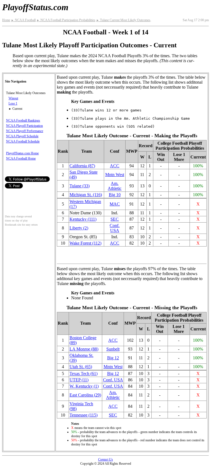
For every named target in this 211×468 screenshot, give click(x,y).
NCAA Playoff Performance (24, 131)
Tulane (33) (80, 186)
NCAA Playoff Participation (24, 126)
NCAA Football (23, 20)
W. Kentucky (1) (84, 386)
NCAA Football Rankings (23, 120)
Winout (13, 98)
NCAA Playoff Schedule (22, 136)
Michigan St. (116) (86, 194)
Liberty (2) (79, 228)
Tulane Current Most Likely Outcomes (123, 20)
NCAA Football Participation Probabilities (66, 20)
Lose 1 (13, 103)
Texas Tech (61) (84, 373)
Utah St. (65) (81, 366)
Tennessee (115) (84, 415)
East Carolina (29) (85, 395)
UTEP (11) (79, 379)
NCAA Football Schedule (23, 141)
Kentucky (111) (83, 219)
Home (6, 20)
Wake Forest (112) (85, 243)
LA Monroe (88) (84, 349)
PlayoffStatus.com (35, 7)
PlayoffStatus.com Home (22, 153)
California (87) (82, 165)
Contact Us (105, 459)
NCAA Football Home (21, 158)
